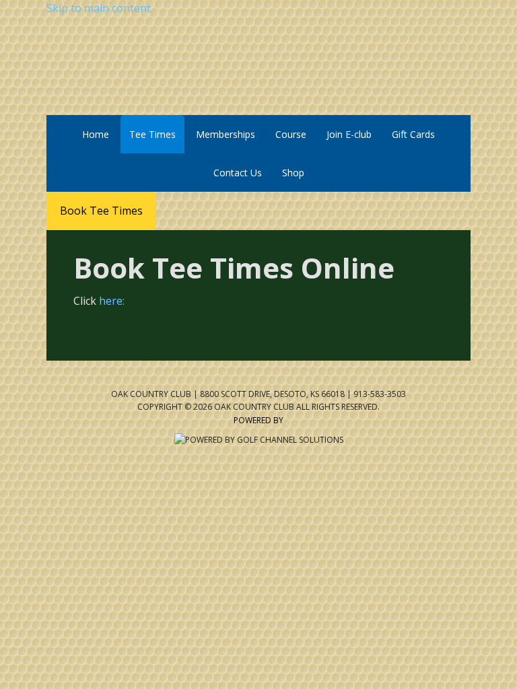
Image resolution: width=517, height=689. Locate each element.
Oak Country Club (259, 66)
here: (112, 300)
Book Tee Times (101, 210)
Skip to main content (98, 8)
